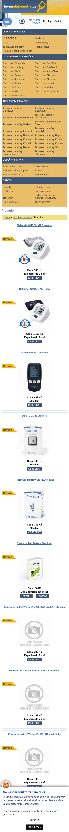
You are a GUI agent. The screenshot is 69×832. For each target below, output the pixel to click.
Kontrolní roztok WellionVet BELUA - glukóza (34, 670)
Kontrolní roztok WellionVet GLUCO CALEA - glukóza (34, 607)
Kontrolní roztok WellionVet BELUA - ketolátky (34, 734)
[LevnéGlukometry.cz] (24, 6)
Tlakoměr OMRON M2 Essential (34, 225)
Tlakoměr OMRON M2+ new (34, 289)
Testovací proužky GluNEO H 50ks (34, 479)
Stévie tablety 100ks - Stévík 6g (34, 543)
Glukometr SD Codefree (34, 352)
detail (26, 596)
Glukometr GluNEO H (34, 416)
